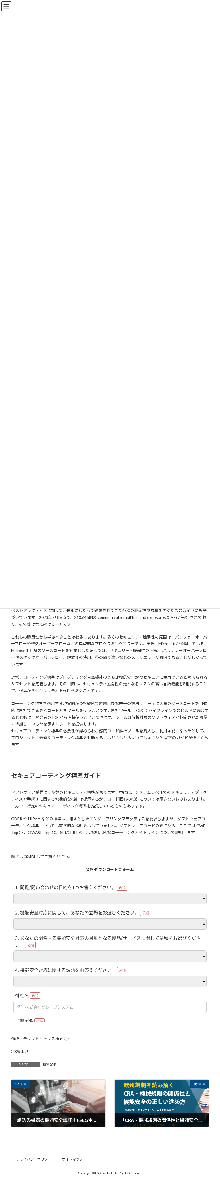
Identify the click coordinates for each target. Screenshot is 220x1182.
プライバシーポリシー (34, 1159)
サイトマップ (72, 1159)
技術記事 (49, 1064)
